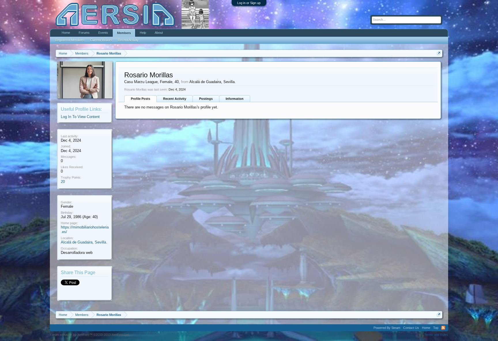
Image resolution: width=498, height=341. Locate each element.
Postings (206, 98)
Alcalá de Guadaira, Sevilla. (84, 242)
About (159, 32)
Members (124, 33)
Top (435, 327)
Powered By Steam (386, 327)
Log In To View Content (80, 117)
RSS (443, 328)
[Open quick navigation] (439, 53)
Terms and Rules (436, 334)
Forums (84, 32)
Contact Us (411, 327)
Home (66, 32)
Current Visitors (101, 40)
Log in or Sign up (249, 3)
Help (143, 32)
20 (63, 181)
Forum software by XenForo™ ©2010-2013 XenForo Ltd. (90, 334)
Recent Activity (174, 98)
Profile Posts (140, 98)
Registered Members (69, 40)
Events (103, 32)
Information (235, 98)
